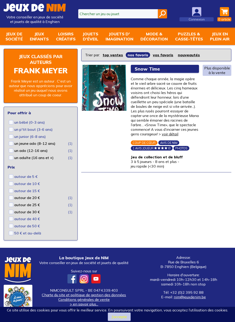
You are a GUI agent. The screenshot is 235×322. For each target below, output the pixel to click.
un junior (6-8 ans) (30, 136)
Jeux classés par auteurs (40, 59)
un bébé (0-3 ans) (29, 122)
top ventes (113, 55)
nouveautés (189, 55)
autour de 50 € (27, 226)
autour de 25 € (27, 204)
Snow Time (147, 69)
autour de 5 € (26, 176)
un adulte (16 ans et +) (33, 157)
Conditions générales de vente (84, 299)
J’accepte (119, 316)
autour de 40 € (27, 219)
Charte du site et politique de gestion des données (84, 295)
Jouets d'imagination (119, 36)
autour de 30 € (27, 212)
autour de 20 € (27, 197)
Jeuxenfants (39, 36)
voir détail (170, 134)
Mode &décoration (154, 36)
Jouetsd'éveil (90, 36)
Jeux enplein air (219, 36)
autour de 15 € (27, 190)
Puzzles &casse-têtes (189, 36)
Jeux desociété (14, 36)
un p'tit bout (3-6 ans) (33, 129)
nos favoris (138, 55)
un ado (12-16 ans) (31, 150)
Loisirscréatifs (66, 36)
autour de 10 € (27, 183)
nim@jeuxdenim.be (190, 297)
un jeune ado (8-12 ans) (34, 143)
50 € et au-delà (27, 233)
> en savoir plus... (84, 304)
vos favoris (163, 55)
